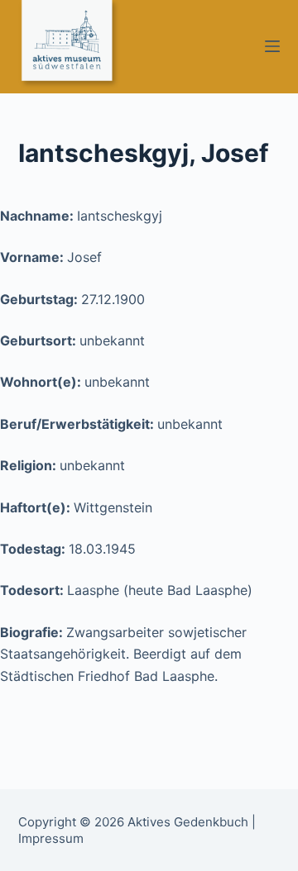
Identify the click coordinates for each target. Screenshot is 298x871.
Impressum (51, 838)
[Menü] (272, 46)
